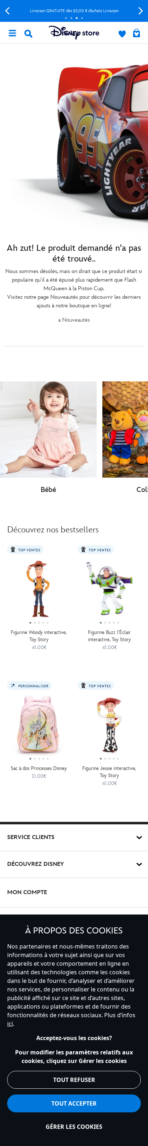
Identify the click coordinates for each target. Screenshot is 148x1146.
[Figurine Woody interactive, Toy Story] (38, 591)
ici (10, 1024)
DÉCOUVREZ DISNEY (35, 864)
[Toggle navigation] (12, 32)
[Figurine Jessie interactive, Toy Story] (109, 727)
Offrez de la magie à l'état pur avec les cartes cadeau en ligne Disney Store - (76, 11)
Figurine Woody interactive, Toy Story (39, 636)
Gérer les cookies (74, 1127)
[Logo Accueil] (74, 32)
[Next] (141, 11)
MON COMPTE (27, 892)
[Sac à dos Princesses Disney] (38, 727)
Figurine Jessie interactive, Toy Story (109, 772)
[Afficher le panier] (136, 33)
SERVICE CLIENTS (31, 837)
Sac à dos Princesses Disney (39, 768)
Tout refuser (74, 1080)
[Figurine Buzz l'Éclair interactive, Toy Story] (109, 591)
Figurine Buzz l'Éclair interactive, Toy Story (109, 636)
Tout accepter (74, 1103)
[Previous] (7, 11)
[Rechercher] (28, 33)
